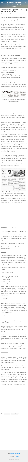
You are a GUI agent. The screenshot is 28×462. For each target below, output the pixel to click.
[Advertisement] (13, 215)
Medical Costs (14, 413)
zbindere (17, 456)
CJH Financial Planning (14, 2)
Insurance (7, 413)
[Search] (26, 3)
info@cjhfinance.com (20, 384)
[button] (26, 10)
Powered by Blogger (15, 453)
